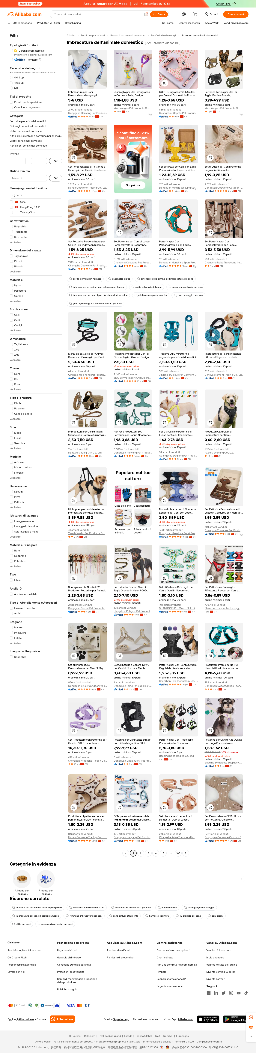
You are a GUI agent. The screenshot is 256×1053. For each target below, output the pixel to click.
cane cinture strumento (125, 916)
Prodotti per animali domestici (127, 35)
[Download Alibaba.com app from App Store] (208, 1019)
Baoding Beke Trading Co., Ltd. (176, 755)
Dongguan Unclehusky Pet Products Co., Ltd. (133, 760)
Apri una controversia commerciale (177, 964)
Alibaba (71, 35)
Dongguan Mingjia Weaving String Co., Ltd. (178, 187)
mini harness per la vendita (152, 295)
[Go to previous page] (125, 853)
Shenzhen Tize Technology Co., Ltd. (178, 680)
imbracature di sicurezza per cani (133, 907)
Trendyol (168, 1035)
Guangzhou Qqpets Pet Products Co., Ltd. (178, 112)
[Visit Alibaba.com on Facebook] (208, 993)
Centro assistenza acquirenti (173, 950)
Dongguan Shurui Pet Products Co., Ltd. (87, 608)
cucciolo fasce (169, 907)
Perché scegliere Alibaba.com (24, 950)
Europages (182, 1035)
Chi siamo (13, 942)
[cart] (196, 14)
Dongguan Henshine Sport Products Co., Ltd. (178, 262)
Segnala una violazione (170, 986)
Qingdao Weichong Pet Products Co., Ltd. (87, 374)
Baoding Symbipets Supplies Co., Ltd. (224, 762)
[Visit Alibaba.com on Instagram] (231, 993)
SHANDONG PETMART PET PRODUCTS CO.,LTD (178, 608)
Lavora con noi (16, 971)
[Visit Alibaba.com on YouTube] (238, 993)
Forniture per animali (93, 35)
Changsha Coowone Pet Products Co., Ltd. (87, 265)
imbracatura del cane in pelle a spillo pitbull (39, 907)
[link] (251, 1017)
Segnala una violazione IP (171, 978)
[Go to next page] (185, 853)
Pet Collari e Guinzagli (163, 35)
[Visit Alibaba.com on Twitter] (223, 993)
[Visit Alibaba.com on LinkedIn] (216, 993)
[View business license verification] (162, 1047)
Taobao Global (143, 1035)
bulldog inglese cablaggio (201, 907)
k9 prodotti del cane (190, 916)
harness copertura (159, 916)
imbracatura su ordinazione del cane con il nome (98, 287)
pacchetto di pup (121, 279)
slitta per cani (23, 924)
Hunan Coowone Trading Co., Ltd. (87, 187)
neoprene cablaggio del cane (187, 287)
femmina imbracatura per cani (86, 916)
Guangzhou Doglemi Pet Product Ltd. (178, 455)
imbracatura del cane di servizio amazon (37, 916)
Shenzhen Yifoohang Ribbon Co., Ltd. (87, 760)
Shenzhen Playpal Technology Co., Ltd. (224, 608)
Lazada (128, 1035)
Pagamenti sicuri (66, 950)
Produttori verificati (118, 950)
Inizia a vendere (215, 957)
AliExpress (75, 1035)
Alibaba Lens (26, 1019)
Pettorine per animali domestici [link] (199, 35)
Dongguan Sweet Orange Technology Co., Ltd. (224, 685)
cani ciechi (217, 916)
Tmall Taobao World (109, 1035)
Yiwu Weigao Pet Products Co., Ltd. (133, 108)
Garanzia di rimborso (69, 957)
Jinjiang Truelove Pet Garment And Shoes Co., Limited (178, 374)
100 (178, 853)
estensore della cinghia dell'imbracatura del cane (167, 279)
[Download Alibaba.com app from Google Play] (236, 1019)
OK (56, 161)
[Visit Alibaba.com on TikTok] (246, 993)
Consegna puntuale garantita (74, 964)
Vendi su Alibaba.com (218, 950)
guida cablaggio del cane (148, 287)
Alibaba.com (185, 1019)
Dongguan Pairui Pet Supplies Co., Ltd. (133, 685)
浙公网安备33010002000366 (189, 1047)
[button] (146, 14)
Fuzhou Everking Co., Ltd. (219, 452)
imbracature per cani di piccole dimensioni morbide (100, 295)
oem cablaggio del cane (190, 295)
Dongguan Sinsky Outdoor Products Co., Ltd (87, 685)
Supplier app (121, 1019)
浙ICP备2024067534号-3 (223, 1047)
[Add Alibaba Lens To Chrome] (62, 1019)
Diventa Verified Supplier (220, 971)
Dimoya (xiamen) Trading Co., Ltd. (224, 374)
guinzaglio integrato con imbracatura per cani (97, 303)
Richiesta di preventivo (120, 957)
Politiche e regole (67, 989)
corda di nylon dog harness (87, 279)
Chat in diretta (165, 957)
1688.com (89, 1035)
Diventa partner (215, 978)
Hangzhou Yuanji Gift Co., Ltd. (85, 452)
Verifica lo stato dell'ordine (221, 964)
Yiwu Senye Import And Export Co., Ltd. (133, 377)
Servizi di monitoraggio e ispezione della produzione (77, 980)
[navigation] (36, 445)
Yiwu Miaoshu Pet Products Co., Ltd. (87, 533)
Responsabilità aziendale (21, 964)
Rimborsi (162, 971)
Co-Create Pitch (17, 957)
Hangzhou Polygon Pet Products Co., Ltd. (133, 611)
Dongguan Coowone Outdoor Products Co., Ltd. (224, 187)
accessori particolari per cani (57, 924)
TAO (157, 1035)
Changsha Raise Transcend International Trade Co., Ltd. (224, 262)
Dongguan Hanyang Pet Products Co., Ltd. (87, 112)
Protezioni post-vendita (70, 971)
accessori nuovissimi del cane (88, 907)
